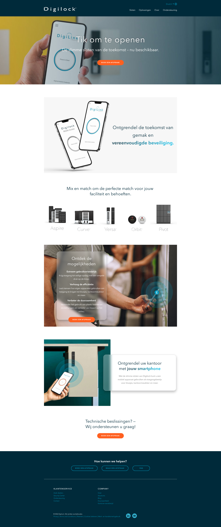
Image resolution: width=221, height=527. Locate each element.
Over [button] (156, 10)
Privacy (55, 516)
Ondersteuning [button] (170, 10)
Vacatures (101, 496)
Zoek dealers (58, 493)
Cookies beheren (90, 516)
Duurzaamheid (103, 501)
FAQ (141, 468)
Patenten (80, 516)
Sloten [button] (132, 10)
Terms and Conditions (68, 516)
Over (100, 493)
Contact (56, 501)
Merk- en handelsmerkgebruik (109, 516)
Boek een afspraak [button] (110, 62)
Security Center (59, 496)
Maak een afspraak (115, 468)
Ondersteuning (59, 498)
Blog (99, 498)
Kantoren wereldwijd (105, 503)
